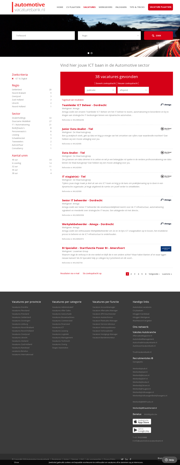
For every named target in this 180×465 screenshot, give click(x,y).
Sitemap (74, 459)
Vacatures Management (62, 337)
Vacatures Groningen (21, 320)
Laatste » (167, 274)
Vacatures (89, 7)
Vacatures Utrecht (19, 337)
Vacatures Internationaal (22, 354)
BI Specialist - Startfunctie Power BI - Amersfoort (93, 248)
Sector (16, 114)
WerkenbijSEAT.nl (140, 378)
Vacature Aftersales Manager (105, 310)
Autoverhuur (27, 145)
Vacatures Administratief (62, 307)
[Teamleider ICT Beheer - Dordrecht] (165, 105)
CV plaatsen (73, 7)
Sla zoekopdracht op (92, 273)
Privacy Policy (109, 459)
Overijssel (27, 96)
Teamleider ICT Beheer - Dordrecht (84, 105)
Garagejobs (138, 361)
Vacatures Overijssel (21, 334)
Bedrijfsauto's (27, 128)
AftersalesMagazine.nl (142, 335)
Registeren (56, 459)
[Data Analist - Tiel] (165, 153)
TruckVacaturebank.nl (142, 352)
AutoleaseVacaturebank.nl (144, 346)
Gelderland (27, 89)
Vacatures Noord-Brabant (23, 327)
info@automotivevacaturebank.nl (148, 441)
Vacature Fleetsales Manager (105, 320)
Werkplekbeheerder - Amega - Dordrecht (88, 224)
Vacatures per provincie (26, 301)
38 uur (27, 173)
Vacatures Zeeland (20, 341)
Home (60, 7)
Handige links (141, 301)
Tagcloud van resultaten (73, 99)
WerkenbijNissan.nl (141, 375)
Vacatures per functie (106, 301)
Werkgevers (105, 7)
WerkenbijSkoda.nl (141, 382)
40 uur (27, 159)
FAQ (82, 459)
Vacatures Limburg (20, 324)
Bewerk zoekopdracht (106, 83)
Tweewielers (27, 141)
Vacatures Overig (59, 344)
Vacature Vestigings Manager (105, 334)
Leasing (27, 134)
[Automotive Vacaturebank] (28, 7)
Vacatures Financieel (61, 324)
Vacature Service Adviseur (104, 324)
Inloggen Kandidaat (141, 314)
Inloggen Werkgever (141, 317)
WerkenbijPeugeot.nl (142, 389)
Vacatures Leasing (60, 330)
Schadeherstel (27, 138)
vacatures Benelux (20, 351)
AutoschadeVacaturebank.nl (145, 342)
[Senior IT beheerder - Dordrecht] (165, 200)
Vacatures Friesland (20, 314)
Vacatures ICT (58, 327)
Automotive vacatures (142, 307)
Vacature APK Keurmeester (104, 314)
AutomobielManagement (143, 339)
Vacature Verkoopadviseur (104, 327)
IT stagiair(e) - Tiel (74, 176)
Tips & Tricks (137, 7)
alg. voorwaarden (93, 459)
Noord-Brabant (27, 93)
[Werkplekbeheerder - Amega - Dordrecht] (165, 224)
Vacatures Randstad (20, 347)
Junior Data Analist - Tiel (77, 129)
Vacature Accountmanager (104, 307)
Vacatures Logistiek (60, 334)
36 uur (27, 169)
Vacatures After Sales (61, 310)
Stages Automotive (60, 347)
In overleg (27, 163)
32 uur (27, 166)
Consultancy (27, 148)
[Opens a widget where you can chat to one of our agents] (169, 460)
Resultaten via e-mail (69, 273)
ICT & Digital (21, 78)
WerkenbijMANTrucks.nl (143, 401)
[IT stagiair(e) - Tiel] (165, 177)
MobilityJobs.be (150, 414)
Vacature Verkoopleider (103, 330)
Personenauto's (27, 131)
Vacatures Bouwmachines (63, 317)
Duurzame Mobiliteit (27, 121)
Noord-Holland (27, 106)
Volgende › (154, 274)
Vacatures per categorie (66, 301)
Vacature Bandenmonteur (104, 337)
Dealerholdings (27, 117)
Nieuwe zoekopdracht (128, 83)
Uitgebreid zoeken (165, 42)
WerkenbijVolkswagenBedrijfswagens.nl (150, 395)
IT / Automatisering (27, 124)
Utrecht (27, 103)
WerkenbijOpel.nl (140, 372)
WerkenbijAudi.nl (140, 368)
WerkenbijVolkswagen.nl (143, 392)
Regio (15, 85)
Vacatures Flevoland (20, 310)
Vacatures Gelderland (21, 317)
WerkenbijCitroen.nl (141, 385)
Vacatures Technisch (61, 341)
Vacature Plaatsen (160, 7)
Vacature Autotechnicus (103, 317)
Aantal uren (20, 155)
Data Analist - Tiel (73, 152)
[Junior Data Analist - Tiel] (165, 129)
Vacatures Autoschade (62, 314)
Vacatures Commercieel (62, 320)
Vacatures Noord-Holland (23, 330)
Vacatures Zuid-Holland (22, 344)
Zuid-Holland (27, 99)
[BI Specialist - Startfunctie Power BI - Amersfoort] (165, 249)
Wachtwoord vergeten (142, 320)
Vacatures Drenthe (20, 307)
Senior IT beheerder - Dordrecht (82, 200)
